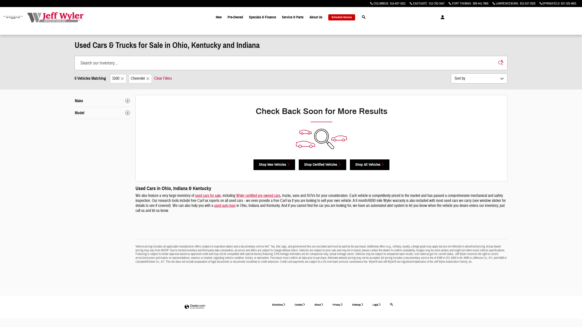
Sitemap (356, 304)
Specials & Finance (262, 17)
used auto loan (225, 205)
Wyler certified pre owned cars (258, 195)
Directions (277, 304)
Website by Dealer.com (195, 307)
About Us (315, 17)
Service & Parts (293, 17)
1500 (115, 78)
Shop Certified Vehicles (320, 164)
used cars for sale (208, 195)
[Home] (13, 17)
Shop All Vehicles (367, 164)
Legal (375, 304)
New (219, 17)
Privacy (336, 304)
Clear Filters (163, 78)
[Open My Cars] (441, 17)
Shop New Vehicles (272, 164)
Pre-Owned (235, 17)
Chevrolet (138, 78)
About (317, 304)
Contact (299, 304)
